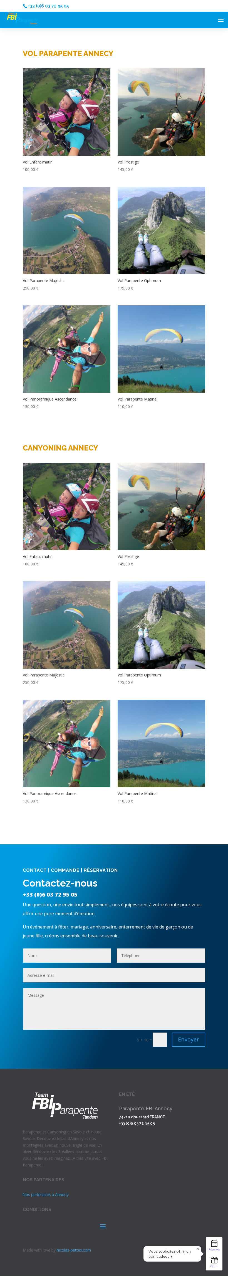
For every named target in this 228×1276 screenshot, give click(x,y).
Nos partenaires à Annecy (46, 1194)
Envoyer (188, 1039)
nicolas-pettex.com (74, 1250)
